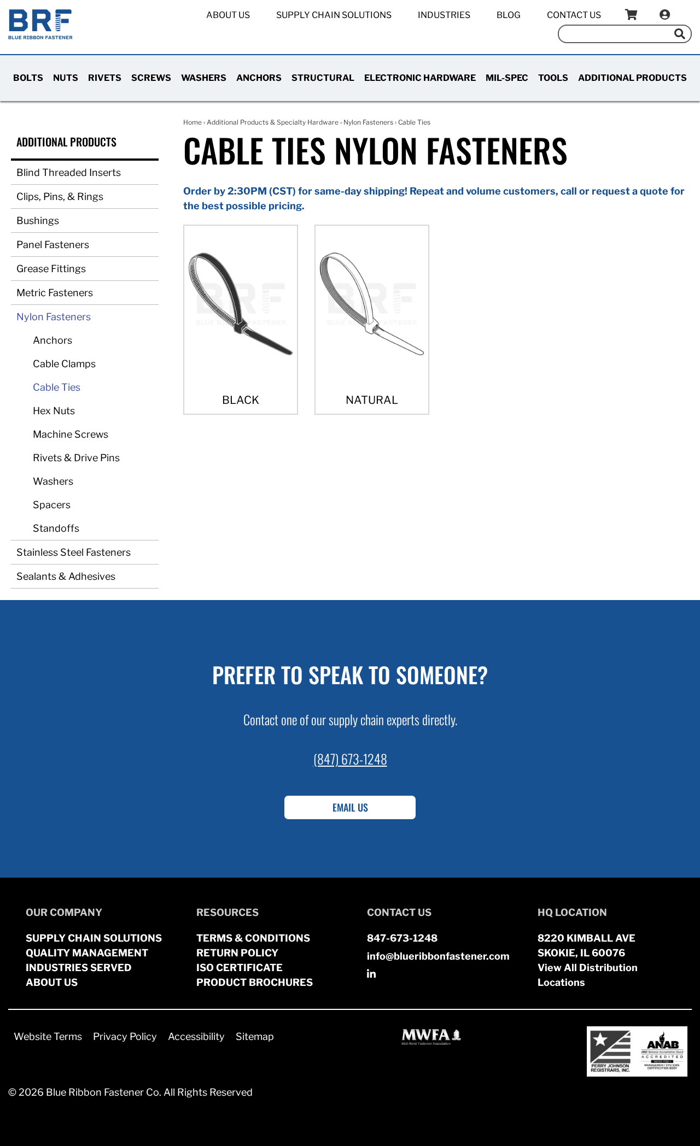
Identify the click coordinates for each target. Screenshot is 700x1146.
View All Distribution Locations (588, 975)
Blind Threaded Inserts (68, 172)
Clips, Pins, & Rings (59, 196)
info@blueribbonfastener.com (438, 956)
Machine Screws (70, 434)
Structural (322, 78)
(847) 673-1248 (350, 758)
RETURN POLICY (237, 953)
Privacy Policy (125, 1036)
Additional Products (632, 78)
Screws (151, 78)
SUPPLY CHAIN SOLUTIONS (94, 938)
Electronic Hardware (420, 78)
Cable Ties (56, 387)
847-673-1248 (402, 938)
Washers (203, 78)
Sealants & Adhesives (65, 576)
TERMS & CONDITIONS (253, 938)
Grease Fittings (51, 268)
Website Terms (48, 1036)
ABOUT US (52, 982)
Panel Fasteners (52, 244)
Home (192, 122)
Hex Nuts (54, 410)
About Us (228, 15)
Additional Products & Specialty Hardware (273, 122)
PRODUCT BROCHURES (254, 982)
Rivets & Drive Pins (76, 457)
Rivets (104, 78)
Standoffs (56, 528)
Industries (444, 15)
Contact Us (574, 15)
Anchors (259, 78)
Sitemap (255, 1036)
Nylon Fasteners (53, 316)
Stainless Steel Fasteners (73, 552)
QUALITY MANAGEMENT (87, 953)
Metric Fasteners (54, 292)
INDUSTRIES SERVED (79, 967)
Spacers (52, 504)
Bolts (28, 78)
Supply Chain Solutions (334, 15)
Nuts (65, 78)
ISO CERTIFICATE (239, 967)
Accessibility (196, 1036)
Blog (509, 15)
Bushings (37, 220)
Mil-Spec (507, 78)
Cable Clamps (64, 363)
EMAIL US (350, 807)
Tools (553, 78)
